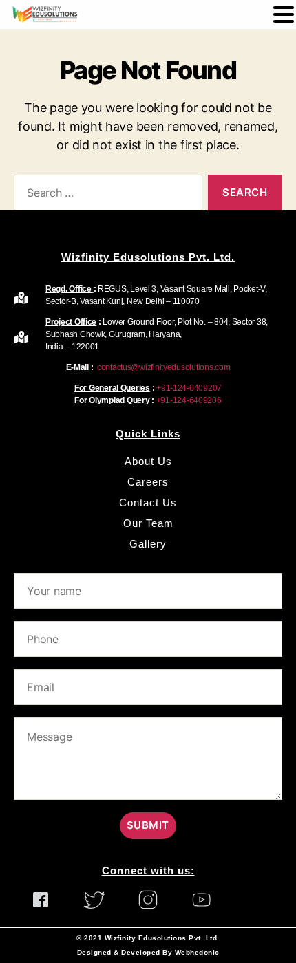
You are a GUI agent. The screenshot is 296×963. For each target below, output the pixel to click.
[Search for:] (105, 195)
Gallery (148, 544)
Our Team (148, 523)
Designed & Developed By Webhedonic (148, 952)
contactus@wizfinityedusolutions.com (162, 367)
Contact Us (148, 502)
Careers (148, 482)
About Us (148, 461)
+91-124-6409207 (189, 388)
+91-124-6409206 (189, 400)
